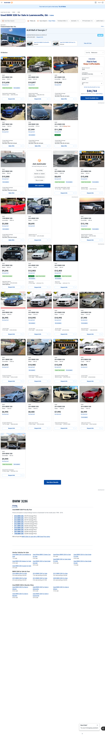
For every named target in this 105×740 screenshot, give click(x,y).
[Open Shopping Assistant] (103, 728)
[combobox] (13, 21)
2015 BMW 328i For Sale (19, 578)
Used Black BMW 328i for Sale (62, 554)
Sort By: (88, 52)
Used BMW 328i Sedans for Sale (21, 561)
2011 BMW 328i (19, 526)
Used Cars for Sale (5, 12)
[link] (16, 88)
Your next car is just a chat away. (52, 6)
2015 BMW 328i (19, 518)
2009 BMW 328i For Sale (60, 578)
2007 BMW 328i (19, 531)
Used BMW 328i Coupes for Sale (21, 566)
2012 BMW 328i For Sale (60, 573)
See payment (5, 84)
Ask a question (39, 185)
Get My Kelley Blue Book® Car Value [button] (92, 87)
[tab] (15, 505)
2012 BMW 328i (19, 524)
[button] (95, 2)
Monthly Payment (86, 67)
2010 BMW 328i (19, 528)
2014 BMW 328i (19, 520)
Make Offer (64, 99)
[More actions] (23, 99)
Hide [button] (102, 26)
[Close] (97, 725)
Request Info (11, 99)
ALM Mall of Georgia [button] (36, 30)
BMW (13, 12)
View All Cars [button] (87, 43)
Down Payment (85, 77)
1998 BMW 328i (19, 533)
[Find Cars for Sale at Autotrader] (8, 2)
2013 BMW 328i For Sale (40, 578)
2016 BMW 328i (19, 516)
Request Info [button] (40, 37)
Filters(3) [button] (32, 21)
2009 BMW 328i (19, 529)
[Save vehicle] (23, 58)
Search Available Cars (91, 98)
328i (19, 12)
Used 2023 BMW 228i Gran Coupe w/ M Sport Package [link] (68, 42)
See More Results (52, 482)
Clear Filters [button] (51, 21)
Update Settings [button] (99, 93)
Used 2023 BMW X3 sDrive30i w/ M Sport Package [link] (42, 42)
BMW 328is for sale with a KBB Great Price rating (36, 536)
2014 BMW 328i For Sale (40, 573)
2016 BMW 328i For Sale (19, 573)
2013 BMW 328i (19, 522)
